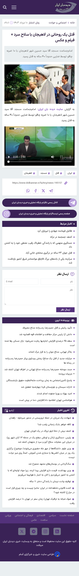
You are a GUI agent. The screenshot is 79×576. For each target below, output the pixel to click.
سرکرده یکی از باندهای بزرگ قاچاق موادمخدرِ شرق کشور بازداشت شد (40, 261)
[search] (5, 7)
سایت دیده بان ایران (50, 109)
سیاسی (53, 515)
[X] (43, 190)
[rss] (57, 531)
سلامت (44, 520)
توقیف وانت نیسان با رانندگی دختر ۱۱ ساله (50, 481)
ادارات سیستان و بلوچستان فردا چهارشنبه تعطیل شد (47, 387)
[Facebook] (35, 190)
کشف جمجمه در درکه (61, 237)
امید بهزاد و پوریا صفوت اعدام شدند (55, 393)
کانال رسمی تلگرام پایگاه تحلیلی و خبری (35, 202)
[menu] (14, 7)
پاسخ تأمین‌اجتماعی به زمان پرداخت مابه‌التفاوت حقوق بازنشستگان (39, 380)
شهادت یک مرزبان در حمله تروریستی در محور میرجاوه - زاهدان (40, 418)
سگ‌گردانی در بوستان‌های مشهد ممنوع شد (49, 464)
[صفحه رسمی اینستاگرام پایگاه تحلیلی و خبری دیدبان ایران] (6, 214)
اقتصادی (41, 515)
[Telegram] (51, 190)
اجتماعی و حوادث (58, 23)
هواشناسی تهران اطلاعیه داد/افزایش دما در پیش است (46, 400)
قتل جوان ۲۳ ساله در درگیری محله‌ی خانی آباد (49, 253)
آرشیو (11, 410)
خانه (72, 23)
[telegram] (33, 531)
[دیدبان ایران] (65, 7)
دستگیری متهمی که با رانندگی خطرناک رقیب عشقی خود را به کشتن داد (38, 245)
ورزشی (8, 515)
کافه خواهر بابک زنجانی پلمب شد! (54, 424)
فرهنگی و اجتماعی (24, 515)
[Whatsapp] (28, 190)
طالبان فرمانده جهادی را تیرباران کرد (54, 231)
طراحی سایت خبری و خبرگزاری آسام (36, 554)
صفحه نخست (67, 515)
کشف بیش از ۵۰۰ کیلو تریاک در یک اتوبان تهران (47, 431)
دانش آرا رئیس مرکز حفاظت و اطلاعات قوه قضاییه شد (46, 334)
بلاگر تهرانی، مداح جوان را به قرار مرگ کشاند (50, 352)
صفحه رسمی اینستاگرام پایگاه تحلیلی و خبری (44, 213)
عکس (34, 520)
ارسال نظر (65, 309)
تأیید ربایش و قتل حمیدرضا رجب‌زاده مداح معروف (48, 328)
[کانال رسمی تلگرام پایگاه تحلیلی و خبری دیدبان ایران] (73, 203)
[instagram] (45, 531)
